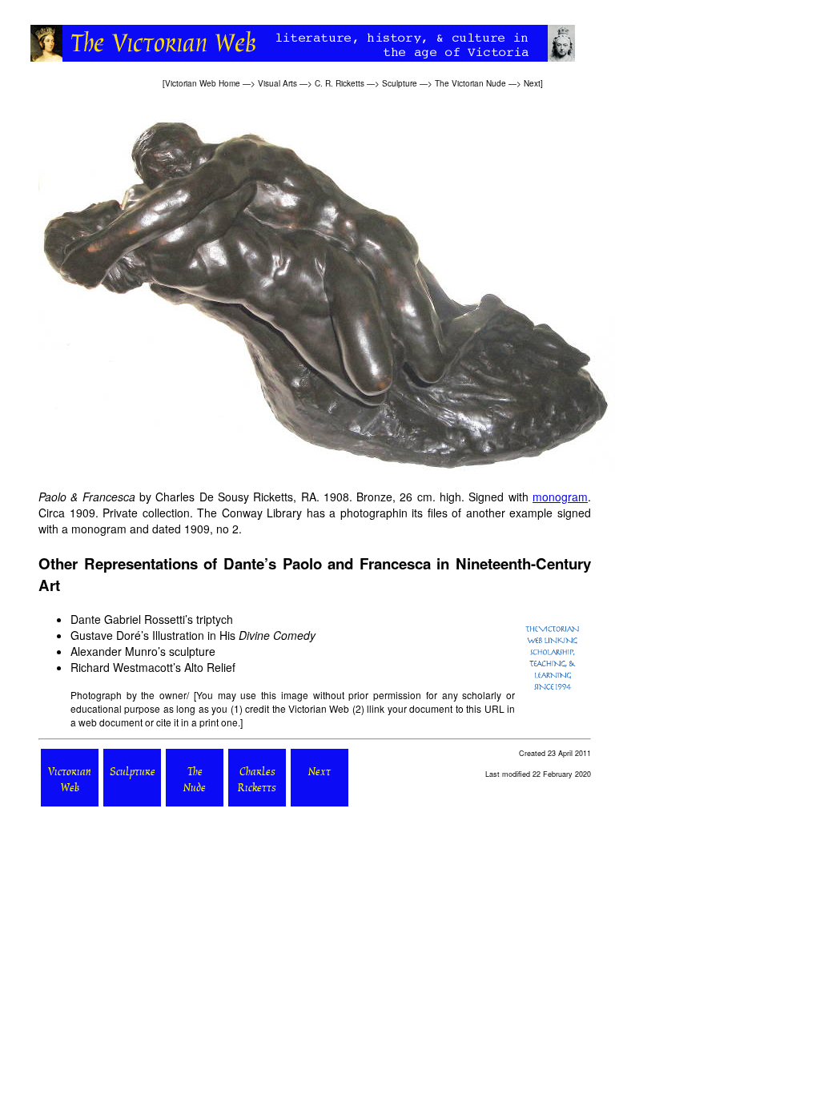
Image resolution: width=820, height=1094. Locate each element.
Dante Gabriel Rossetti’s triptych (151, 619)
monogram (560, 497)
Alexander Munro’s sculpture (142, 651)
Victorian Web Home (202, 83)
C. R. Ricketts (339, 83)
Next (532, 83)
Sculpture (399, 83)
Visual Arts (277, 83)
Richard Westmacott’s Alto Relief (152, 667)
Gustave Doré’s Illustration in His (193, 635)
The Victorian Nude (470, 83)
